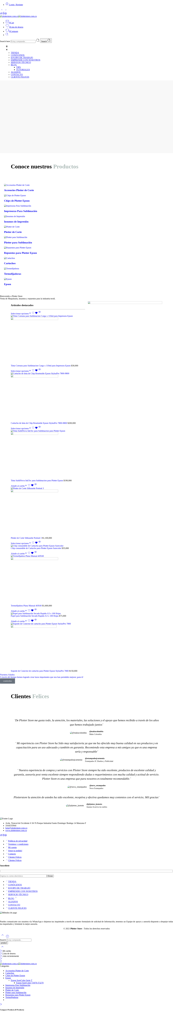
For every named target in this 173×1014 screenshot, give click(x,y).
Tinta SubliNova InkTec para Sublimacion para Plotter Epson (37, 480)
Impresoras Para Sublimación (17, 985)
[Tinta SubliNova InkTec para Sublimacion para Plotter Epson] (48, 454)
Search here (5, 41)
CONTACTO (14, 905)
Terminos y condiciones (18, 844)
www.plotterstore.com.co (16, 830)
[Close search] (2, 948)
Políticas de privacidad (17, 841)
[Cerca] (1, 956)
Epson (8, 978)
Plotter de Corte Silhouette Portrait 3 (26, 538)
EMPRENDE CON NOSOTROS (23, 891)
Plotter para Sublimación (15, 992)
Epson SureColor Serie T (21, 980)
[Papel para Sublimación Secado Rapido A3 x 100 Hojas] (48, 613)
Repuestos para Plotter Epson (17, 995)
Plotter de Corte (12, 990)
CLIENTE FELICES (17, 908)
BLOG (11, 898)
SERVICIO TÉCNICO (18, 894)
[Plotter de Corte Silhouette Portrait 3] (48, 512)
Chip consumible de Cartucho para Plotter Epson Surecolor (36, 548)
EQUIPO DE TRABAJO (19, 888)
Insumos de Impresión (14, 987)
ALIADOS (13, 901)
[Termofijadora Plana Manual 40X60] (48, 579)
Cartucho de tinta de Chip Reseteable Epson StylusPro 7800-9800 (39, 423)
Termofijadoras (11, 997)
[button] (89, 48)
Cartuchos (9, 973)
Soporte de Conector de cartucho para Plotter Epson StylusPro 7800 (40, 671)
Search (44, 41)
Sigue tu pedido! (15, 850)
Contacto (12, 854)
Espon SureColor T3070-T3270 (30, 983)
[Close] (1, 951)
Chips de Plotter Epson (15, 975)
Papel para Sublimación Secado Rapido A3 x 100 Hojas (35, 616)
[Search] (6, 35)
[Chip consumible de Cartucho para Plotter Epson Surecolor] (48, 546)
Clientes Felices (14, 857)
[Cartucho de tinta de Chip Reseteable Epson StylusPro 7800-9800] (48, 397)
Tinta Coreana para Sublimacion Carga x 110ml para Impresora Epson (41, 365)
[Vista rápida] (39, 313)
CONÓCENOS (15, 885)
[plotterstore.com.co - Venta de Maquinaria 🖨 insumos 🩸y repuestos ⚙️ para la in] (18, 16)
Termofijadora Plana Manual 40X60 (26, 605)
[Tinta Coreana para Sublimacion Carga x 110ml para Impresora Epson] (48, 339)
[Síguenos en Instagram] (3, 14)
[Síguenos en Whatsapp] (6, 14)
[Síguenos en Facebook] (1, 14)
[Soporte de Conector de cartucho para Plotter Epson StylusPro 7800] (48, 646)
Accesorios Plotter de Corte (17, 971)
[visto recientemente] (7, 937)
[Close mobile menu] (1, 961)
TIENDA (12, 881)
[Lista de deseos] (35, 313)
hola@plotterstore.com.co (16, 828)
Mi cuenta (12, 847)
